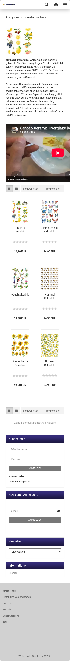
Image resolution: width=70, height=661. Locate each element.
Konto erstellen (16, 476)
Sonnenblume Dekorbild (20, 363)
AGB (5, 622)
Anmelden (35, 468)
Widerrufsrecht (11, 615)
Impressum (9, 603)
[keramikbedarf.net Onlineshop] (7, 4)
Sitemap (13, 573)
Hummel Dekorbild (49, 296)
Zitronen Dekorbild (49, 363)
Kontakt (7, 609)
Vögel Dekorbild (20, 294)
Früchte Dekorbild (20, 229)
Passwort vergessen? (20, 481)
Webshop (23, 656)
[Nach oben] (59, 655)
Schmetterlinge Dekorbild (49, 229)
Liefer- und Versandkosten (17, 596)
